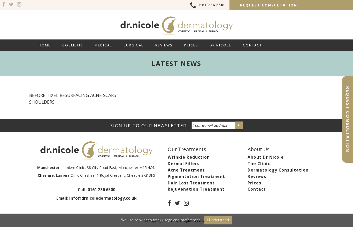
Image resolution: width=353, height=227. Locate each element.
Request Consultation (268, 5)
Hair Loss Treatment (191, 183)
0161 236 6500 (211, 4)
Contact (252, 45)
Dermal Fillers (183, 163)
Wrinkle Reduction (189, 157)
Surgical (134, 45)
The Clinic (259, 163)
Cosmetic (72, 45)
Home (45, 45)
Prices (191, 45)
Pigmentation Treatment (196, 176)
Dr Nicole (220, 45)
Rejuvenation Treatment (196, 189)
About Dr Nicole (266, 157)
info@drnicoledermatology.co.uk (102, 198)
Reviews (164, 45)
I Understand (218, 219)
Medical (103, 45)
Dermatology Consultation (278, 170)
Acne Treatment (186, 170)
